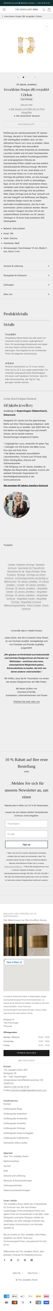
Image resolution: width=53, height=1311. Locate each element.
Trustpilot (8, 545)
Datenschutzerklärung (13, 867)
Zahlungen (9, 284)
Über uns (8, 294)
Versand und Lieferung (14, 1175)
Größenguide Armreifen (15, 1123)
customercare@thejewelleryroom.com (28, 1090)
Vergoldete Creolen (26, 598)
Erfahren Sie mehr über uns (27, 701)
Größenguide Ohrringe (14, 1128)
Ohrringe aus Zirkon (35, 574)
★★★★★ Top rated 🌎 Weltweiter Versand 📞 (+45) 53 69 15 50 (27, 3)
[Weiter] (35, 77)
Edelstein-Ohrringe (25, 564)
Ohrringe (21, 574)
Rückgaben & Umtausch (15, 275)
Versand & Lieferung (13, 266)
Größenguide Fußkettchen (16, 1138)
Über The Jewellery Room (16, 1156)
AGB (6, 1171)
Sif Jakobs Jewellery (26, 84)
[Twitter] (11, 1260)
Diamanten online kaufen (15, 1142)
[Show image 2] (26, 77)
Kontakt (7, 1104)
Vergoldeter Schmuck (31, 602)
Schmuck (9, 578)
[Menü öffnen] (4, 10)
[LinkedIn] (32, 1260)
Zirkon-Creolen (34, 605)
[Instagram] (18, 1260)
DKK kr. (17, 1273)
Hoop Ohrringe (32, 571)
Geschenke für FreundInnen (31, 568)
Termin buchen (26, 1053)
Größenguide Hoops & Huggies (18, 1133)
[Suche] (44, 9)
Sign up (26, 844)
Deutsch (33, 1273)
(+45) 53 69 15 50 (20, 1087)
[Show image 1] (23, 77)
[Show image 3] (29, 77)
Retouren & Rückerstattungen (18, 1180)
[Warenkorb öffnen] (49, 9)
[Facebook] (5, 1260)
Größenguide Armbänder (15, 1118)
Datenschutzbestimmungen (17, 1190)
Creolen (11, 564)
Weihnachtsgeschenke (15, 605)
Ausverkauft (26, 124)
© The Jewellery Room (27, 1280)
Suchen (7, 1166)
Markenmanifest (11, 1161)
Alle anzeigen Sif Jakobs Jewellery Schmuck (26, 485)
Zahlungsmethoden (13, 1185)
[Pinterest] (25, 1260)
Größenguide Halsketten (15, 1113)
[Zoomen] (46, 26)
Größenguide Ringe (13, 1108)
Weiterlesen (26, 1061)
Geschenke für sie (15, 571)
